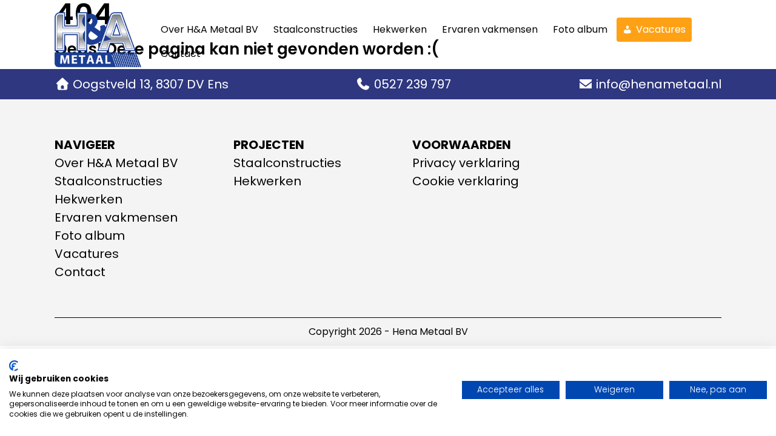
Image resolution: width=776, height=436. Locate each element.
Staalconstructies (315, 29)
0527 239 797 (412, 84)
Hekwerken (400, 29)
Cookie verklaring (465, 181)
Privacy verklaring (466, 162)
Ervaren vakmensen (490, 29)
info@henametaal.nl (658, 84)
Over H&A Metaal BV (209, 29)
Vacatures (661, 29)
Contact (181, 54)
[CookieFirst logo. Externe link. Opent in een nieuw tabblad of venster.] (13, 365)
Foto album (580, 29)
